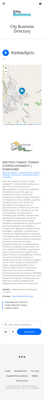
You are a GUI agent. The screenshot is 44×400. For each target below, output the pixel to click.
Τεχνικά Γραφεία (12, 308)
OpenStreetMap (22, 124)
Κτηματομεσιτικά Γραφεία (16, 305)
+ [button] (6, 67)
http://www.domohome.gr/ (23, 296)
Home (7, 371)
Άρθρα (35, 375)
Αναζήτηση (29, 331)
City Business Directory (22, 29)
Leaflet (7, 124)
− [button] (6, 71)
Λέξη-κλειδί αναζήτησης (5, 324)
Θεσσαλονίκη (20, 371)
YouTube (35, 371)
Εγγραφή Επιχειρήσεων (17, 375)
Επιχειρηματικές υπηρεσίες (16, 302)
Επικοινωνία (22, 380)
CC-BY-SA (38, 124)
